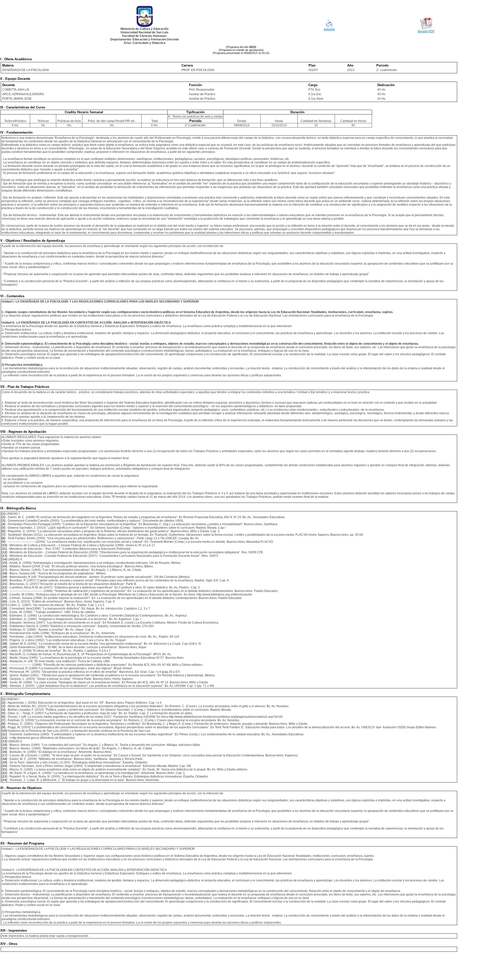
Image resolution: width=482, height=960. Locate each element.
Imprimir (329, 29)
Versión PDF (426, 31)
